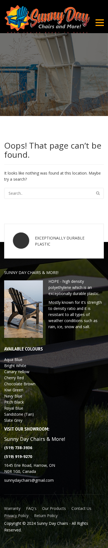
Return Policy (46, 515)
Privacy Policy (16, 515)
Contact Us (81, 508)
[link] (18, 456)
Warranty (12, 508)
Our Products (54, 508)
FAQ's (31, 508)
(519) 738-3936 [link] (18, 447)
